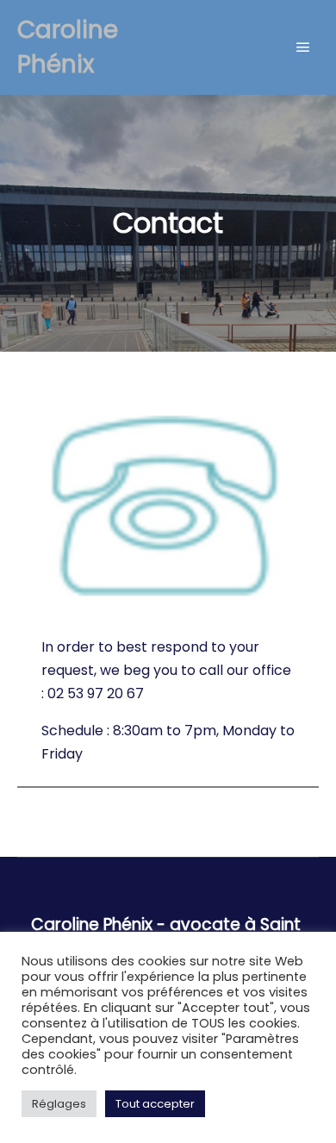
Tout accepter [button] (155, 1104)
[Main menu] (303, 47)
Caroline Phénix (67, 47)
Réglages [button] (59, 1104)
